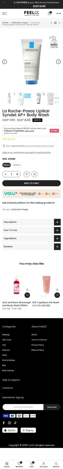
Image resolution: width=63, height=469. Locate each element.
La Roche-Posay (19, 22)
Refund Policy (37, 350)
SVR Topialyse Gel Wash (45, 302)
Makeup (6, 334)
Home (5, 22)
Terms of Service (39, 339)
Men (4, 365)
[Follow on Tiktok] (15, 423)
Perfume (6, 350)
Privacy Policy (37, 345)
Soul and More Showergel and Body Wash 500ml (16, 304)
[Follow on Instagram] (9, 423)
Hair (4, 345)
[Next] (58, 62)
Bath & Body (8, 370)
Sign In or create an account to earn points (26, 152)
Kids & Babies (8, 360)
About (34, 334)
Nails (4, 355)
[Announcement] (31, 4)
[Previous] (4, 62)
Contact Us (7, 388)
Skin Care (6, 339)
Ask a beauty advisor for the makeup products (28, 202)
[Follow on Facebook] (3, 423)
